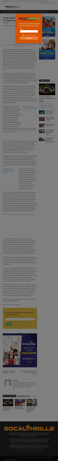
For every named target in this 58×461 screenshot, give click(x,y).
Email (21, 29)
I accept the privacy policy (29, 35)
